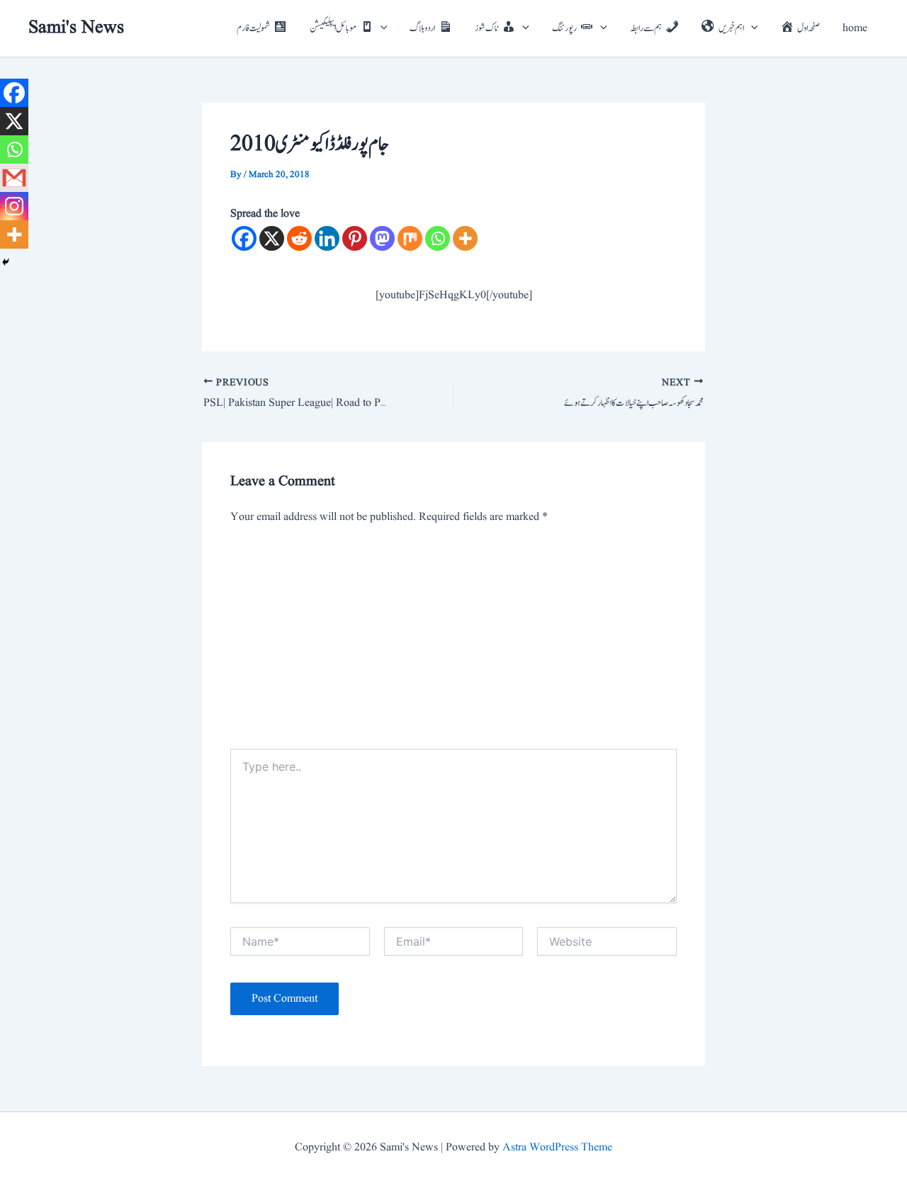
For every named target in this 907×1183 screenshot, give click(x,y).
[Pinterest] (354, 238)
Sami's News (76, 27)
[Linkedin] (327, 238)
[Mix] (410, 238)
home (855, 28)
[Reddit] (299, 238)
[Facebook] (244, 238)
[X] (271, 238)
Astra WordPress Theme (557, 1147)
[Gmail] (14, 178)
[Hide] (5, 262)
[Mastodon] (382, 238)
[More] (465, 238)
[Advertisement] (453, 642)
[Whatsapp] (437, 238)
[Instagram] (14, 206)
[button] (380, 28)
